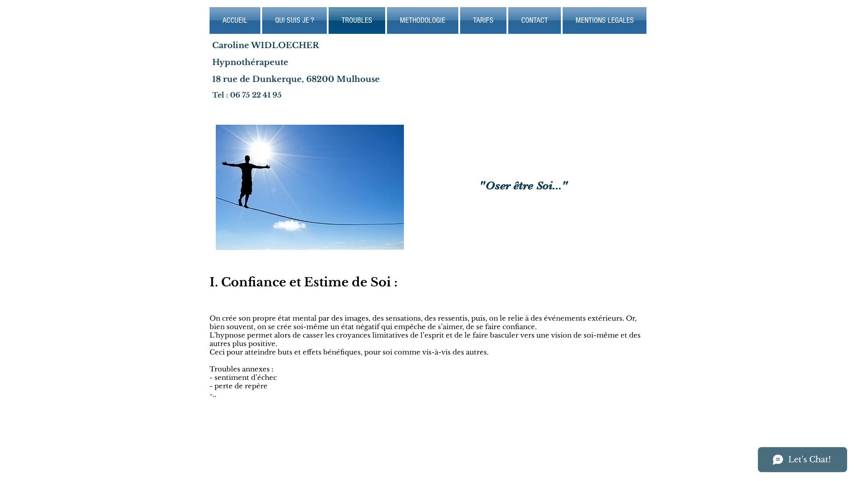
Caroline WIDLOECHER (265, 45)
